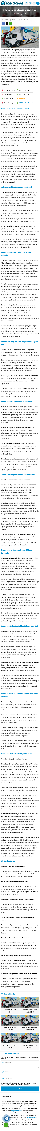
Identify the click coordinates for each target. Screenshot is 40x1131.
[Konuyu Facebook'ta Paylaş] (3, 23)
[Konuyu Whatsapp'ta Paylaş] (10, 23)
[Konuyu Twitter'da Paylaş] (7, 23)
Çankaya (23, 14)
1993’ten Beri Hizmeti (26, 103)
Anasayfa (17, 14)
